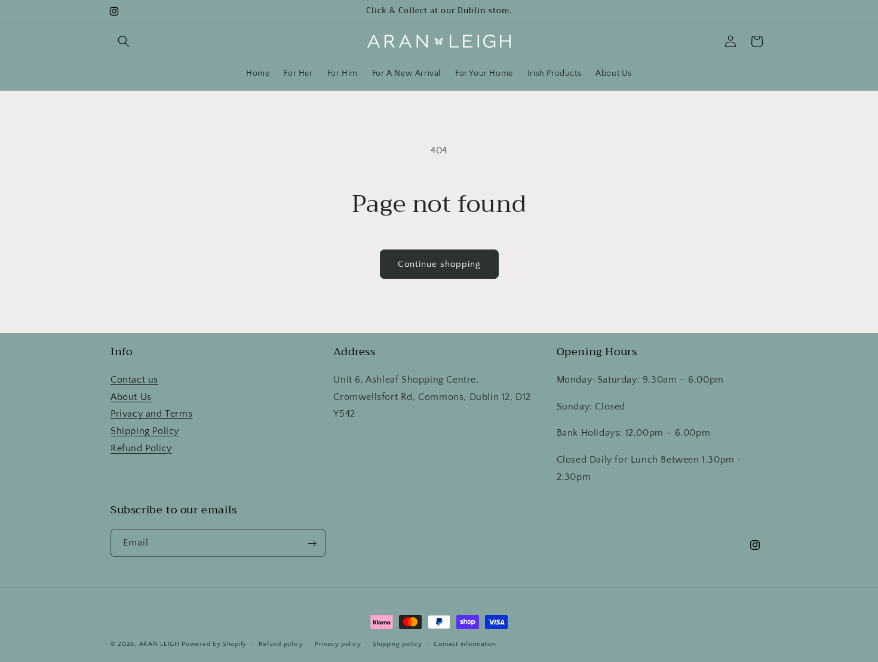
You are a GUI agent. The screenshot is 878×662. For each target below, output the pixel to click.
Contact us (134, 379)
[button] (123, 41)
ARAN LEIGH (159, 644)
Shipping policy (397, 643)
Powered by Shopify (214, 644)
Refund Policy (141, 447)
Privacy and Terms (151, 413)
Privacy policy (338, 643)
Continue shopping (439, 264)
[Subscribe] (312, 543)
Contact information (465, 643)
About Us (131, 396)
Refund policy (281, 643)
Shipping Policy (144, 431)
